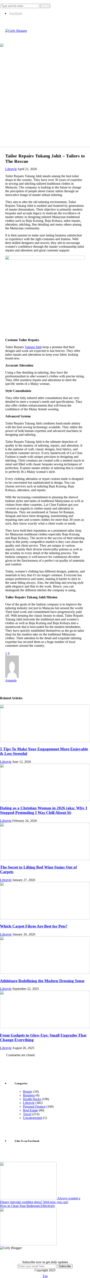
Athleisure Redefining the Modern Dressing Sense (42, 981)
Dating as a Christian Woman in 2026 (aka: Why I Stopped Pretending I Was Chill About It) (43, 810)
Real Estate (30, 1110)
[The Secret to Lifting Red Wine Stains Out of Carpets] (45, 859)
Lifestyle (11, 169)
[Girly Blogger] (16, 31)
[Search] (4, 2)
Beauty (27, 1091)
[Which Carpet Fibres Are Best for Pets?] (45, 918)
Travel (27, 1114)
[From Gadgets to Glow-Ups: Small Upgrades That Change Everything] (45, 1027)
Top (45, 1276)
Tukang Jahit (33, 347)
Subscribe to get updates (45, 1262)
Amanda (11, 680)
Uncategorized (32, 1118)
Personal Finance (34, 1106)
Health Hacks (32, 1099)
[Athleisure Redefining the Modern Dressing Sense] (45, 972)
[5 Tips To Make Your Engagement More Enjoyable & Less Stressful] (45, 741)
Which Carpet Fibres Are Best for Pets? (33, 926)
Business (29, 1095)
